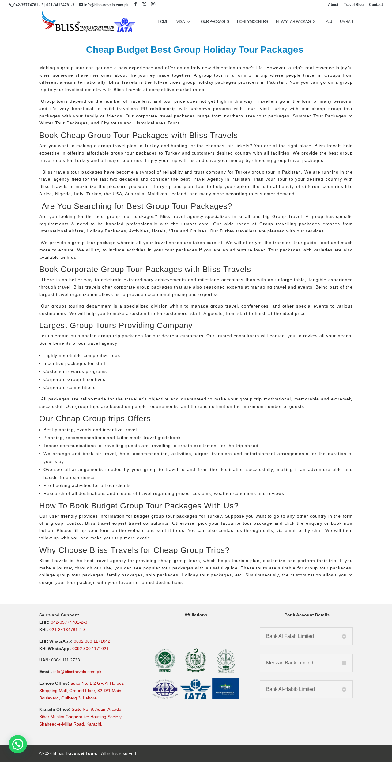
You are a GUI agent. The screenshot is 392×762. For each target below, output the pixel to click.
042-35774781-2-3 (69, 622)
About (333, 5)
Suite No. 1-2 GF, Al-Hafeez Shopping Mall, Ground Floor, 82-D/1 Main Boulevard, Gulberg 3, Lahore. (81, 690)
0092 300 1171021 (90, 648)
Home (163, 22)
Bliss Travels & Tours (75, 753)
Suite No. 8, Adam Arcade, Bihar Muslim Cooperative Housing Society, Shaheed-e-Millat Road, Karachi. (81, 716)
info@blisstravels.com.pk (77, 671)
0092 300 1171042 (92, 641)
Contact (376, 5)
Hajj (327, 22)
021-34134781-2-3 (67, 629)
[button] (18, 744)
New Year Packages (295, 22)
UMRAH (346, 22)
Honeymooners (252, 22)
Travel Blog (354, 5)
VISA (180, 22)
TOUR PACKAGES (214, 22)
